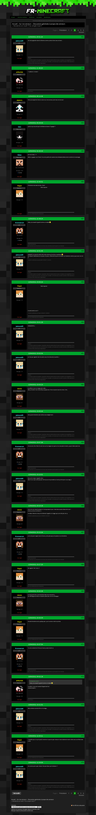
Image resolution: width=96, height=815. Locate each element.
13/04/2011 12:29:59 (35, 762)
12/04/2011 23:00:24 (35, 282)
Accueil (13, 17)
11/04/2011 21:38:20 (35, 68)
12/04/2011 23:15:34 (35, 532)
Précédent (62, 30)
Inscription (39, 17)
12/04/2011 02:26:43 (35, 151)
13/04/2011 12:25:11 (35, 736)
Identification (47, 17)
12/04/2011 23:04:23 (35, 385)
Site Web (20, 172)
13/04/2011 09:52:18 (35, 676)
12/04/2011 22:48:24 (35, 219)
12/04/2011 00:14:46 (35, 96)
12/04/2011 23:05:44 (35, 411)
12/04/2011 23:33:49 (35, 618)
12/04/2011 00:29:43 (35, 123)
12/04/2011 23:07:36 (35, 442)
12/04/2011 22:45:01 (35, 182)
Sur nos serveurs (25, 24)
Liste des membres (22, 17)
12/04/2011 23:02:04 (35, 353)
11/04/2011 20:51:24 (35, 37)
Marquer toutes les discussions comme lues (22, 810)
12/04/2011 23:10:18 (35, 506)
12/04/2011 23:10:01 (35, 474)
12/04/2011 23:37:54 (35, 644)
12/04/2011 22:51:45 (35, 251)
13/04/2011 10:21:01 (35, 705)
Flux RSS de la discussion (78, 805)
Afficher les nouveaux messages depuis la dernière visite (25, 809)
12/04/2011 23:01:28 (35, 322)
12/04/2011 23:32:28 (35, 591)
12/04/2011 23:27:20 (35, 564)
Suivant (81, 32)
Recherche (31, 17)
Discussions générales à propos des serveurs (49, 24)
